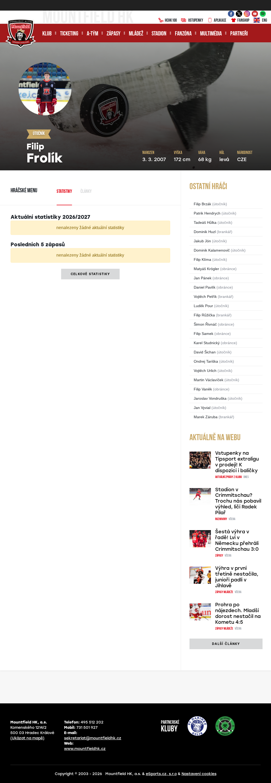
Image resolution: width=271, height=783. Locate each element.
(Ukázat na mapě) (27, 738)
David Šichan (205, 352)
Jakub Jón (202, 241)
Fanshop (243, 21)
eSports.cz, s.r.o (161, 774)
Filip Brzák (202, 204)
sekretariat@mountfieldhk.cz (92, 738)
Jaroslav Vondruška (210, 398)
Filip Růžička (204, 315)
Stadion (159, 34)
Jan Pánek (202, 278)
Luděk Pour (203, 306)
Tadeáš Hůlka (205, 222)
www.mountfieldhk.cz (85, 748)
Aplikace (220, 21)
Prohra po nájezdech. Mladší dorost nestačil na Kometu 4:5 (238, 613)
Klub (47, 34)
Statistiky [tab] (64, 191)
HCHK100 (171, 21)
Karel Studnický (207, 343)
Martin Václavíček (208, 380)
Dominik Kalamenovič (212, 250)
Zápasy (113, 34)
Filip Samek (203, 333)
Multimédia (211, 34)
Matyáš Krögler (206, 269)
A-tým (92, 34)
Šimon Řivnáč (205, 324)
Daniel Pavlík (204, 287)
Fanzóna (183, 34)
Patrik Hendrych (207, 213)
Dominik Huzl (205, 232)
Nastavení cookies (199, 774)
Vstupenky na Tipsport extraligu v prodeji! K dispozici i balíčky (237, 462)
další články (226, 644)
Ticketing (69, 34)
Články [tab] (86, 191)
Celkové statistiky (90, 274)
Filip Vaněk (203, 389)
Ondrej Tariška (206, 361)
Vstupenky (195, 21)
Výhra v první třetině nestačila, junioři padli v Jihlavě (236, 577)
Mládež (136, 34)
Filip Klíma (202, 259)
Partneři (239, 34)
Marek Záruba (206, 417)
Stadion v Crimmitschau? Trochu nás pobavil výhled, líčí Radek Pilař (238, 501)
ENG (264, 21)
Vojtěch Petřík (205, 296)
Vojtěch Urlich (205, 370)
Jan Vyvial (202, 408)
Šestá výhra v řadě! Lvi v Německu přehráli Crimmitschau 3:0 (237, 540)
